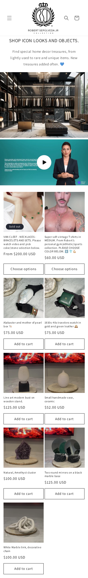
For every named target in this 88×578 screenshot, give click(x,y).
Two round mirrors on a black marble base (63, 474)
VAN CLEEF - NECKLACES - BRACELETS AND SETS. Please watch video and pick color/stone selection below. (22, 242)
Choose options (23, 269)
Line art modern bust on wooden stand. (19, 399)
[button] (9, 18)
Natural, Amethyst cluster (20, 472)
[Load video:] (44, 162)
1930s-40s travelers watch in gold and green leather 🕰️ (63, 324)
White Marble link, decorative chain (22, 549)
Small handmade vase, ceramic (59, 399)
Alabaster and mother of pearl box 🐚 (23, 324)
